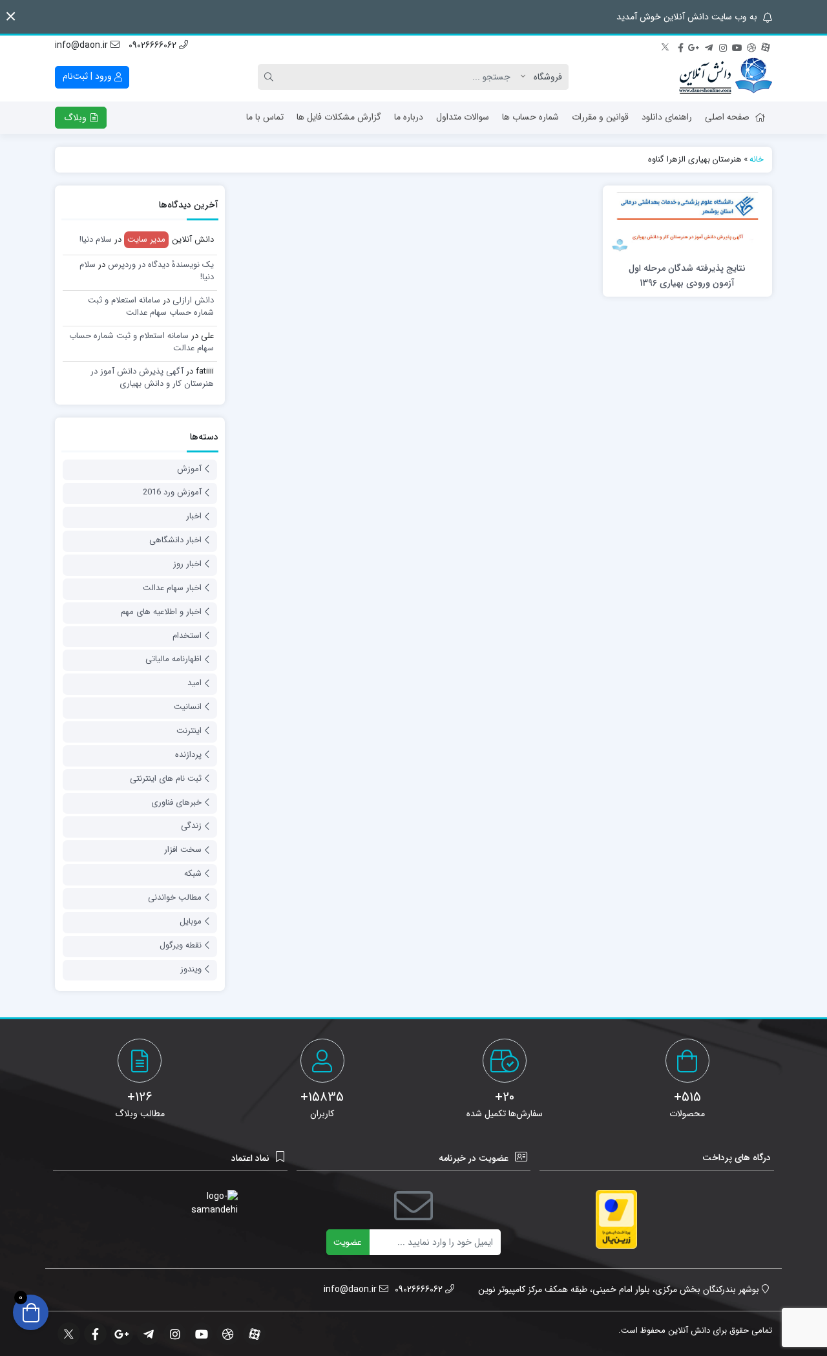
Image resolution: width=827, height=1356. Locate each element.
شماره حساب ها (530, 117)
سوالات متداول (462, 117)
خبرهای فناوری (176, 802)
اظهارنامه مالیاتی (173, 659)
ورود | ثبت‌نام (88, 76)
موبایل (191, 921)
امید (194, 683)
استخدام (187, 635)
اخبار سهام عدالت (172, 588)
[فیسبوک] (680, 46)
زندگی (191, 825)
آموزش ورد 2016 (172, 492)
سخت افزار (183, 849)
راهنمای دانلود (667, 117)
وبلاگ (76, 118)
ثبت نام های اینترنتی (166, 778)
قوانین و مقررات (600, 117)
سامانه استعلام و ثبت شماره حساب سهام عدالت (151, 306)
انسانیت (188, 707)
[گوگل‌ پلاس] (694, 46)
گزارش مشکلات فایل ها (339, 117)
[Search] (271, 77)
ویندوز (191, 969)
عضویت (347, 1242)
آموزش (189, 469)
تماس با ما (265, 117)
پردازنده (188, 754)
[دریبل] (751, 46)
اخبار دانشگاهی (175, 540)
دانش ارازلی (193, 300)
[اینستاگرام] (723, 46)
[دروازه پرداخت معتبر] (616, 1219)
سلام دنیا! (95, 239)
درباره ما (408, 117)
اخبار (194, 516)
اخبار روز (187, 564)
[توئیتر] (666, 46)
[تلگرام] (709, 46)
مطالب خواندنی (175, 897)
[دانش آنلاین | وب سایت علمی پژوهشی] (725, 77)
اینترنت (189, 730)
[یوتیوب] (737, 46)
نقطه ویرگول (181, 945)
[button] (10, 16)
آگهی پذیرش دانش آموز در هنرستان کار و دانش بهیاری (152, 378)
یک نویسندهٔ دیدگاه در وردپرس (161, 264)
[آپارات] (765, 46)
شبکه (193, 873)
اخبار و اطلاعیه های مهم (161, 612)
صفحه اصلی (727, 117)
